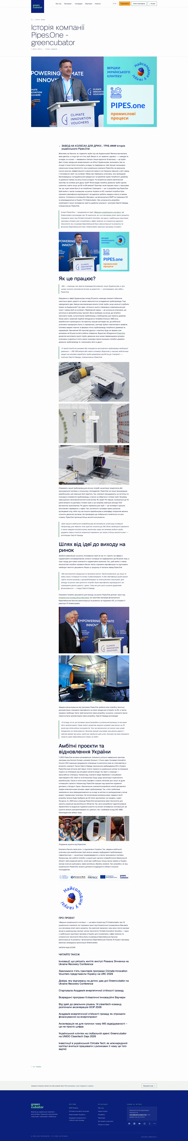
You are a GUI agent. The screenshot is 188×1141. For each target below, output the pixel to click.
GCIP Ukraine (73, 1108)
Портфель (101, 1114)
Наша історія (102, 1111)
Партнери (88, 3)
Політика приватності (149, 1137)
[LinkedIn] (134, 1123)
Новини (98, 3)
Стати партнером (139, 3)
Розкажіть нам (148, 1086)
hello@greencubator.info (138, 1114)
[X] (149, 1123)
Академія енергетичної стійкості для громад (77, 1119)
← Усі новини (36, 1067)
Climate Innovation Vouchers (79, 1111)
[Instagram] (144, 1123)
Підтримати (125, 3)
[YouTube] (139, 1123)
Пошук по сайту (103, 1124)
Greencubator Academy (77, 1114)
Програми (68, 3)
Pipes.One (121, 333)
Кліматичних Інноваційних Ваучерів (74, 598)
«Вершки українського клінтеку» (107, 212)
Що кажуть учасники (105, 1121)
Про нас (58, 3)
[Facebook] (129, 1123)
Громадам (78, 3)
